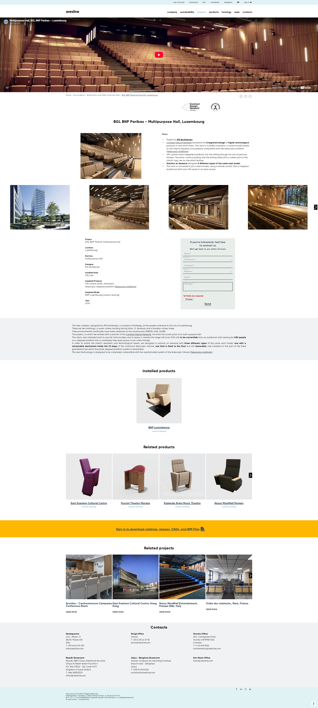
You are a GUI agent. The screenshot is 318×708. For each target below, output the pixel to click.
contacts (247, 12)
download (193, 2)
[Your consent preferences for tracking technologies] (313, 703)
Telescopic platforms (177, 152)
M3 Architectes (184, 140)
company (172, 12)
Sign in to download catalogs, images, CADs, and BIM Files (158, 529)
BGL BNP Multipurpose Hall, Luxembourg (140, 95)
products (214, 12)
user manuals (178, 2)
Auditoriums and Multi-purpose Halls (103, 95)
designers (228, 2)
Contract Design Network (138, 334)
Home (68, 95)
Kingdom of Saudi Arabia (78, 670)
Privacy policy (71, 699)
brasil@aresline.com (203, 661)
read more (71, 612)
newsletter (215, 2)
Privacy (189, 299)
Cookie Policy (84, 699)
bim (204, 2)
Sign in (246, 2)
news (237, 12)
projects (201, 12)
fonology (226, 12)
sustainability (187, 12)
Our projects (79, 95)
